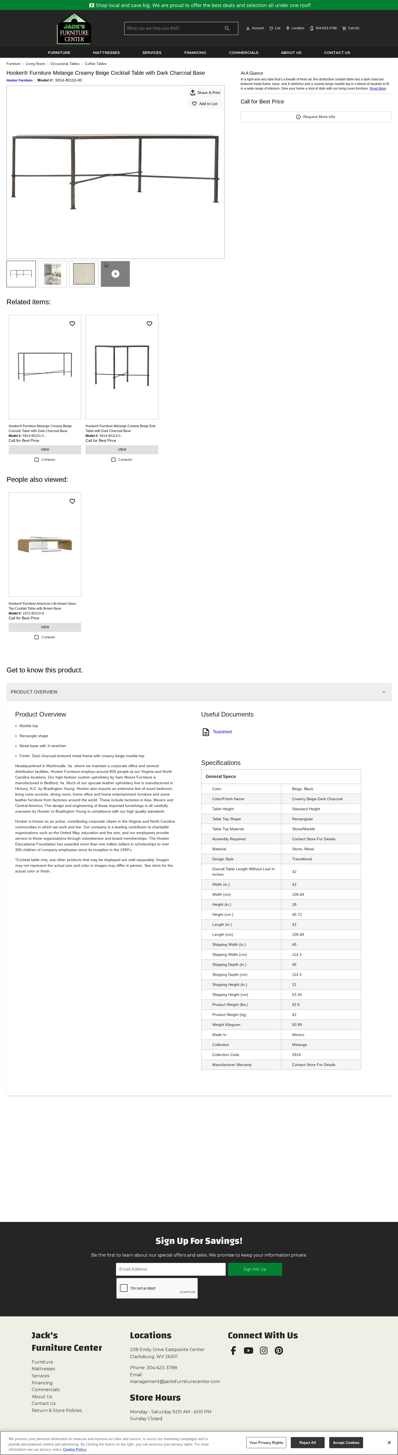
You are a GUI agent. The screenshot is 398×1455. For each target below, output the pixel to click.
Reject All (307, 1442)
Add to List (208, 104)
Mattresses (106, 52)
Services (151, 52)
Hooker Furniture (19, 80)
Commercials (243, 52)
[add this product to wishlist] (72, 323)
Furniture (59, 52)
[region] (199, 1443)
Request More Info (319, 117)
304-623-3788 (161, 1367)
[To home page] (74, 28)
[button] (248, 28)
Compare (48, 460)
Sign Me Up (254, 1269)
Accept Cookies (346, 1442)
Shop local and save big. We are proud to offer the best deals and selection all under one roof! (202, 5)
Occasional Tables (65, 64)
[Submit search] (227, 28)
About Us (291, 52)
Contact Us (337, 52)
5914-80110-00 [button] (69, 80)
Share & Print (208, 92)
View (45, 450)
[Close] (389, 1443)
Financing (195, 52)
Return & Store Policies (57, 1410)
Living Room (35, 64)
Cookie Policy (74, 1449)
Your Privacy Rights (266, 1442)
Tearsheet (222, 732)
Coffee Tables (96, 64)
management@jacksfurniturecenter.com (175, 1381)
